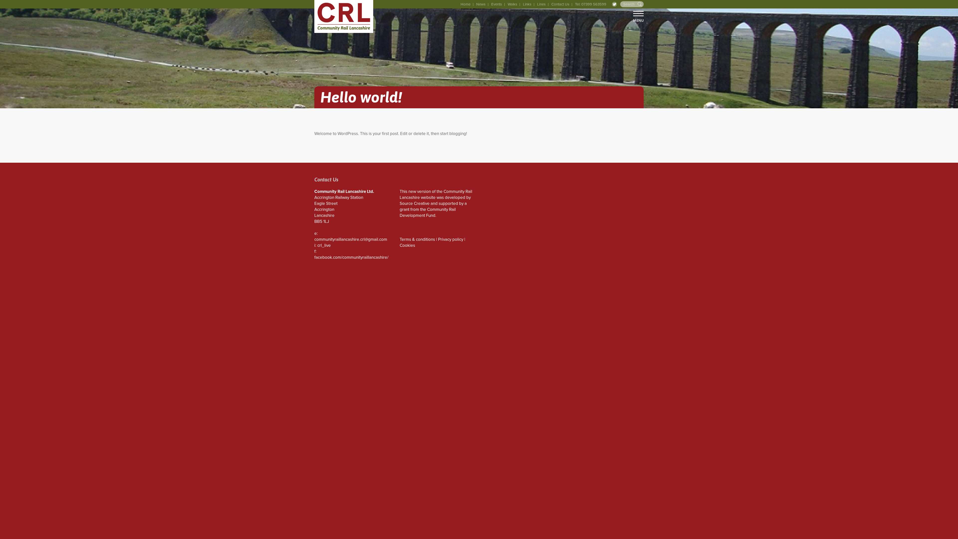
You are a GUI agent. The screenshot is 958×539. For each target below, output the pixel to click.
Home (466, 4)
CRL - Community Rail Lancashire (343, 16)
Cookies (407, 245)
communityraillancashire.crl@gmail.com (350, 239)
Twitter (614, 4)
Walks (512, 4)
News (480, 4)
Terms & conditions (417, 239)
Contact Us (560, 4)
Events (496, 4)
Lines (541, 4)
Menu (638, 20)
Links (527, 4)
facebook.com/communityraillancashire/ (351, 257)
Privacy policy (450, 239)
